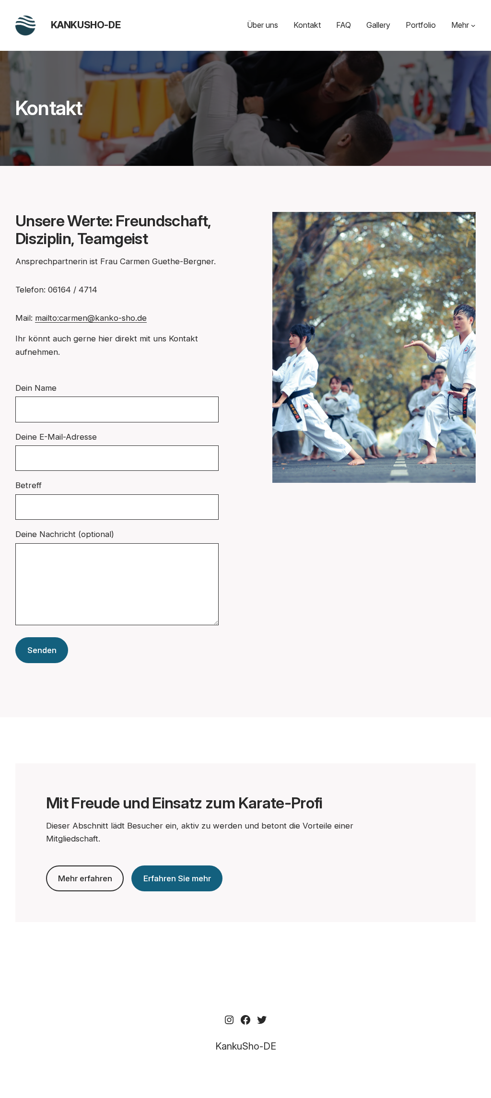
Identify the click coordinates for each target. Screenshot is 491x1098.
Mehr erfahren (85, 878)
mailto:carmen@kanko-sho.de (91, 318)
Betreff (28, 485)
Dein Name (36, 388)
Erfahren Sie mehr (177, 878)
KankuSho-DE (86, 25)
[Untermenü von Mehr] (473, 25)
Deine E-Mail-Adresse (56, 437)
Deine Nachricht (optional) (64, 534)
